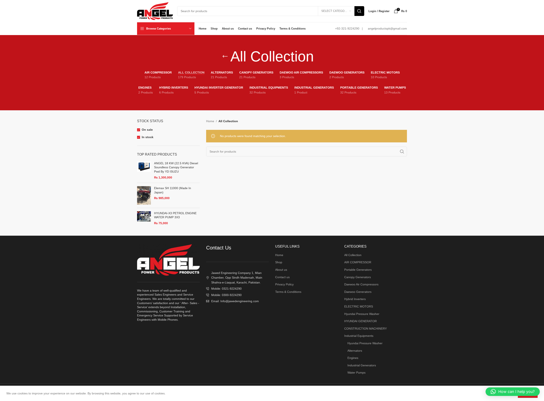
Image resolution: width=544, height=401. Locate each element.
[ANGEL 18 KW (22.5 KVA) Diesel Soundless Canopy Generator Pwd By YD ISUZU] (144, 170)
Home (210, 121)
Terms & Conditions (288, 291)
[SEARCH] (359, 11)
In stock (147, 137)
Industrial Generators (361, 365)
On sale (147, 129)
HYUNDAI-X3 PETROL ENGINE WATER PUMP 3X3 (175, 215)
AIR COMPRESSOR (357, 262)
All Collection (352, 255)
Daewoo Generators (357, 291)
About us (281, 269)
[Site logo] (155, 11)
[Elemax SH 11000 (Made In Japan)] (144, 195)
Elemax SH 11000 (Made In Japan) (172, 190)
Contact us (282, 277)
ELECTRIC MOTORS (358, 306)
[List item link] (237, 288)
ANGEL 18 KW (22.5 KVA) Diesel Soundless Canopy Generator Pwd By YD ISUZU (176, 167)
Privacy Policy (284, 284)
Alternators (354, 350)
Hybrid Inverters (355, 299)
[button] (513, 391)
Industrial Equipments (358, 335)
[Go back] (225, 56)
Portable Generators (358, 269)
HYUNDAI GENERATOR (360, 321)
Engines (352, 358)
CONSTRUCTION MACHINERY (365, 328)
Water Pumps (356, 372)
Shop (278, 262)
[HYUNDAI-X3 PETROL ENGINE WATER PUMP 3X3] (144, 218)
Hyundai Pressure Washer (361, 314)
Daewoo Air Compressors (361, 284)
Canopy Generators (357, 277)
